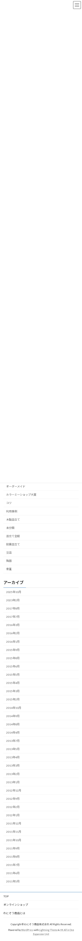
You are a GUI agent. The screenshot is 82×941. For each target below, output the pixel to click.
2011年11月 (13, 831)
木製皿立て (13, 519)
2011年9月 (13, 848)
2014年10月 (13, 707)
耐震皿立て (13, 544)
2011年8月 (13, 856)
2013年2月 (13, 773)
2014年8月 (13, 724)
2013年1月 (13, 782)
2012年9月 (13, 798)
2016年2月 (13, 633)
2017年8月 (13, 608)
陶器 (9, 561)
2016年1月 (13, 641)
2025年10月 (13, 592)
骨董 (9, 569)
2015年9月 (13, 650)
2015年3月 (13, 691)
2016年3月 (13, 625)
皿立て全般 (13, 536)
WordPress (27, 929)
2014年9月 (13, 716)
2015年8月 (13, 658)
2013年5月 (13, 749)
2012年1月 (13, 815)
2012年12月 (13, 790)
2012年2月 (13, 807)
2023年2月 (13, 600)
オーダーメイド (15, 486)
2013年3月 (13, 765)
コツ (9, 503)
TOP (6, 896)
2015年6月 (13, 666)
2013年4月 (13, 757)
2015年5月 (13, 674)
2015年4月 (13, 683)
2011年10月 (13, 840)
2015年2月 (13, 699)
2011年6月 (13, 873)
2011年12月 (13, 823)
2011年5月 (13, 881)
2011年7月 (13, 865)
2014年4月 (13, 732)
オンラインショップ (15, 904)
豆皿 (9, 552)
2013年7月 (13, 740)
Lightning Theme (48, 929)
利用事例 (11, 511)
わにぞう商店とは (14, 913)
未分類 (10, 528)
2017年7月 (13, 616)
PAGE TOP (75, 908)
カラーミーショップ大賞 (21, 494)
